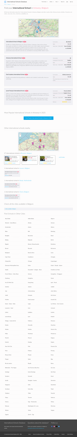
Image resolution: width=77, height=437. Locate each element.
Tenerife (53, 393)
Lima (29, 308)
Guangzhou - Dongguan (56, 274)
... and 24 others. (61, 157)
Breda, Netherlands (25, 180)
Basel (52, 235)
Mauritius (53, 325)
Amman (53, 222)
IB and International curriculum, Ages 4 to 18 (12, 185)
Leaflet (48, 36)
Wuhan (7, 410)
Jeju (6, 291)
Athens (52, 227)
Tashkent (7, 393)
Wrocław (53, 406)
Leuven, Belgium (24, 168)
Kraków (7, 299)
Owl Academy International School (15, 74)
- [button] (20, 22)
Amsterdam (8, 227)
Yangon (52, 410)
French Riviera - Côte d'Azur (12, 274)
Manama (53, 320)
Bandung (53, 231)
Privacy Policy (49, 434)
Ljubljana (30, 312)
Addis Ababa (31, 218)
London (52, 312)
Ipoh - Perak (54, 282)
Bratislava (53, 244)
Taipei (52, 389)
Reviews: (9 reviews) (45, 163)
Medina (30, 329)
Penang (52, 350)
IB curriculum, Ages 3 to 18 (14, 160)
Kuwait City (53, 299)
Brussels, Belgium (26, 153)
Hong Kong (30, 282)
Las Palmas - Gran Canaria (57, 303)
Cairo (52, 252)
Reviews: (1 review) (10, 163)
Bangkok (7, 235)
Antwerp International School (14, 58)
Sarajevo (7, 376)
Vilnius (52, 401)
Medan (6, 329)
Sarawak (30, 376)
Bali (29, 231)
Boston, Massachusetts (33, 244)
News (57, 1)
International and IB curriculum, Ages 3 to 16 (12, 196)
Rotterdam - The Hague (10, 367)
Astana (29, 227)
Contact (63, 434)
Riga (52, 359)
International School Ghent (10, 195)
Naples (52, 342)
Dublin (6, 269)
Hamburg (7, 278)
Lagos (29, 303)
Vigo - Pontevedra (32, 401)
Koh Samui (53, 295)
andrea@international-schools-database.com (36, 428)
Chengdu (53, 256)
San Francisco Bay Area (33, 367)
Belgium (9, 4)
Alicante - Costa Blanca (10, 222)
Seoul (52, 376)
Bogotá (6, 244)
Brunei (6, 248)
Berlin (52, 239)
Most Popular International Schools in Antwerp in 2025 (38, 118)
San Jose (53, 367)
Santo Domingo (31, 372)
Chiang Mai (7, 261)
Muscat (30, 337)
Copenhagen (54, 261)
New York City (8, 346)
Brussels (30, 248)
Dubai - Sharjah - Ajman (56, 265)
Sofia (29, 384)
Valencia (53, 397)
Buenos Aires (31, 252)
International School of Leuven (11, 171)
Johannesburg (31, 291)
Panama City (54, 346)
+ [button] (20, 20)
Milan (6, 333)
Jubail (6, 295)
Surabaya (7, 389)
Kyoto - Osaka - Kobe (10, 303)
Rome (52, 363)
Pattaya (30, 350)
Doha (29, 265)
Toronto (30, 397)
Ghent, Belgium (24, 192)
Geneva (30, 274)
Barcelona (30, 235)
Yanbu (29, 410)
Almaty (29, 222)
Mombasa (30, 333)
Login (67, 1)
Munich (7, 337)
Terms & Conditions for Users (38, 434)
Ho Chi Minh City (9, 282)
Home (5, 4)
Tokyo (6, 397)
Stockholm (53, 384)
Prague (6, 359)
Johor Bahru (54, 291)
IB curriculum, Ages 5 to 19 (49, 160)
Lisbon (6, 312)
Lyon (29, 316)
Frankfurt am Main (55, 269)
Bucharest (53, 248)
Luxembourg (8, 316)
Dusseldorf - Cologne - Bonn (35, 269)
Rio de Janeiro (8, 363)
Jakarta (29, 286)
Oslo (29, 346)
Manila (6, 325)
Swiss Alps (30, 389)
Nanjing (30, 342)
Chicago (30, 261)
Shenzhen (53, 380)
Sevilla (6, 380)
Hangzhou (30, 278)
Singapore (7, 384)
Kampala (30, 295)
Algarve (52, 218)
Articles (51, 1)
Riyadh (29, 363)
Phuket (29, 354)
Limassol (53, 308)
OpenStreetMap (52, 36)
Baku (6, 231)
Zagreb (6, 414)
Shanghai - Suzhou (32, 380)
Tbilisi (29, 393)
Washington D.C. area (33, 406)
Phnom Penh (8, 354)
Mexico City (54, 329)
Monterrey (53, 333)
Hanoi (52, 278)
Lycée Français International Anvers (15, 90)
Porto (52, 354)
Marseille (30, 325)
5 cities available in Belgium (10, 208)
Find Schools (44, 1)
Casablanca (30, 256)
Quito (29, 359)
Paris (6, 350)
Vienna (6, 401)
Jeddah (52, 286)
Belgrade (30, 239)
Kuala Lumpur (31, 299)
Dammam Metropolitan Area (12, 265)
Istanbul (7, 286)
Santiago (7, 372)
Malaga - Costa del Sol (10, 320)
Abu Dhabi (7, 218)
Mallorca (30, 320)
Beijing (6, 239)
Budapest (7, 252)
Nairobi (7, 342)
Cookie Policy (56, 434)
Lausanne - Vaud (9, 308)
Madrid (52, 316)
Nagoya (52, 337)
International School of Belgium (14, 41)
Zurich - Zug (31, 414)
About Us (62, 1)
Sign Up (71, 1)
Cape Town (7, 256)
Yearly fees (11, 161)
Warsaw (7, 406)
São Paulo (53, 372)
